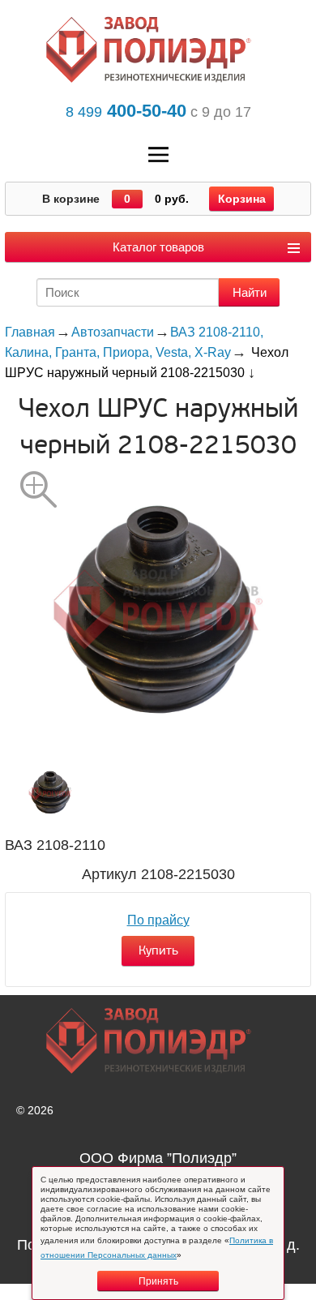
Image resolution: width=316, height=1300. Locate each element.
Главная (30, 332)
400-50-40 (126, 111)
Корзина (242, 198)
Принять (158, 1281)
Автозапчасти (112, 332)
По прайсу (158, 920)
